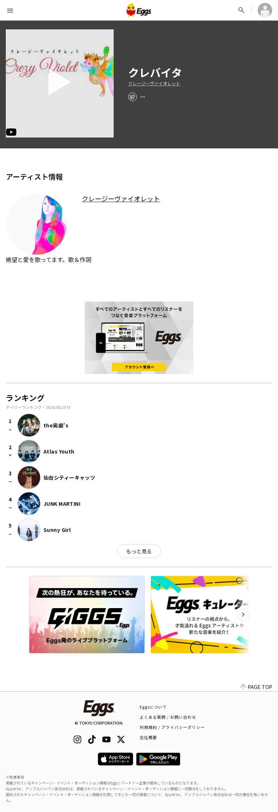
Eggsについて (153, 707)
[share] (132, 97)
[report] (142, 97)
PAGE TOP (260, 686)
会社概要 (148, 737)
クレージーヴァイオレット (154, 83)
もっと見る (139, 551)
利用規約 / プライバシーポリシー (172, 727)
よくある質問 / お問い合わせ (168, 717)
